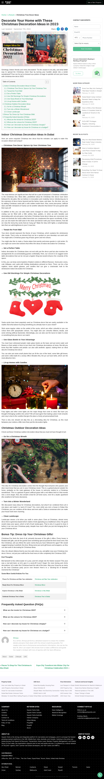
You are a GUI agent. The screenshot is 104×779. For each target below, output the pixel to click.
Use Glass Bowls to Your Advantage (20, 99)
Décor (5, 656)
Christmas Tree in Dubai (42, 596)
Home (4, 15)
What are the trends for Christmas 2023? (21, 119)
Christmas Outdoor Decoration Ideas (17, 104)
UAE (25, 656)
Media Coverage (57, 715)
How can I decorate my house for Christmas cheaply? (26, 125)
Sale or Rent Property (94, 2)
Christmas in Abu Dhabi (42, 591)
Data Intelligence (57, 710)
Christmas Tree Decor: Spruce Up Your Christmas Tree (27, 88)
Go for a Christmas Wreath (17, 106)
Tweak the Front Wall (14, 91)
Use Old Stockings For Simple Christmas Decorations (26, 96)
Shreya (15, 638)
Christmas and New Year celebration (46, 579)
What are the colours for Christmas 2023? (22, 122)
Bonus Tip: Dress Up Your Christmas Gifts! (19, 114)
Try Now (78, 73)
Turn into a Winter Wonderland (18, 109)
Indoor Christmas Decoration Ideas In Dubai (20, 86)
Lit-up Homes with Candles (17, 101)
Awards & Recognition (59, 712)
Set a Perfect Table (14, 93)
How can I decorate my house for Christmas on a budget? (27, 127)
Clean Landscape (13, 112)
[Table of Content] (47, 82)
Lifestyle (11, 15)
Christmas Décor (40, 585)
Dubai (11, 656)
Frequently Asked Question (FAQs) (16, 117)
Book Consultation (86, 49)
